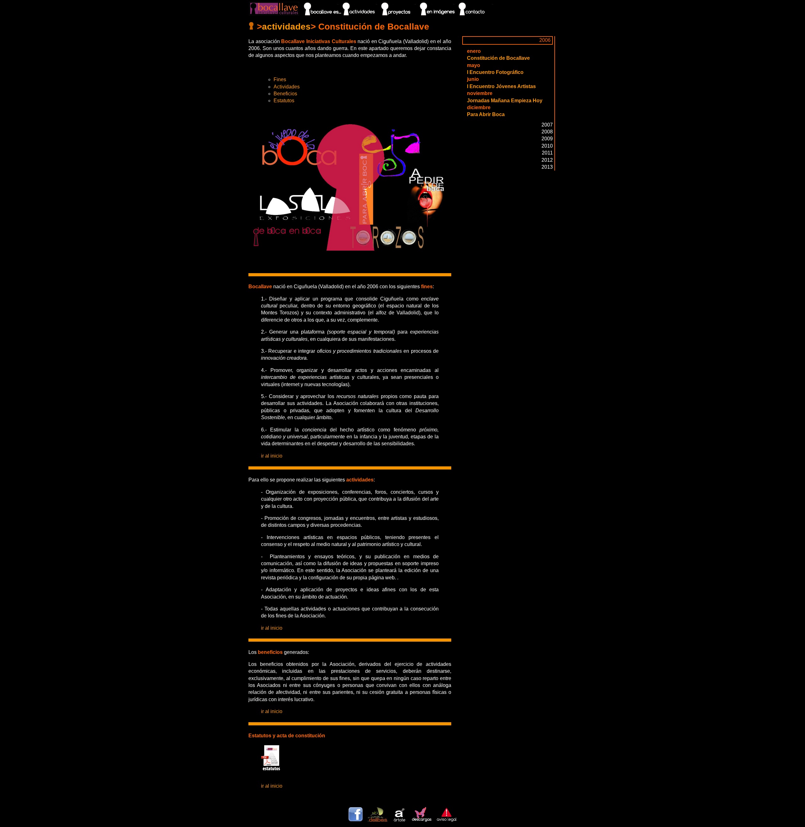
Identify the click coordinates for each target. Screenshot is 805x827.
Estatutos (284, 100)
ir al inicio (271, 456)
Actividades (287, 86)
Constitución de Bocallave (498, 58)
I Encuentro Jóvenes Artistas (501, 86)
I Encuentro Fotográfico (495, 72)
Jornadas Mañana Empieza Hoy (504, 100)
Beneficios (285, 93)
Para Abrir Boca (486, 114)
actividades (286, 26)
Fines (280, 79)
